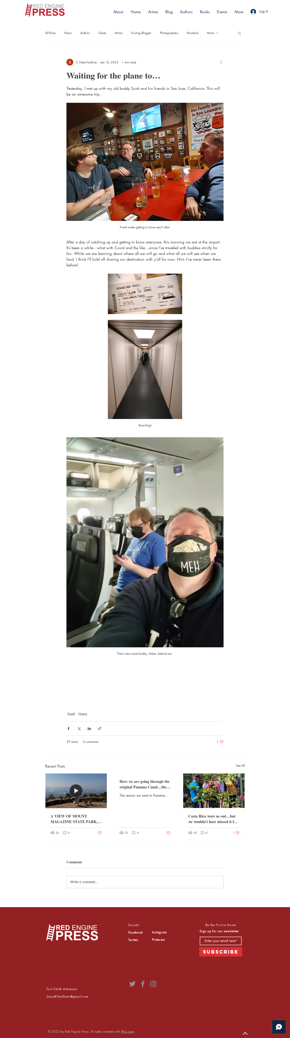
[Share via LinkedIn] (89, 728)
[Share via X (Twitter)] (79, 728)
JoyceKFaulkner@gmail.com (68, 996)
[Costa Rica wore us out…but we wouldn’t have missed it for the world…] (214, 790)
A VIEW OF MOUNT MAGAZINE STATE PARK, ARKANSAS (74, 818)
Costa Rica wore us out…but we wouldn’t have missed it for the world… (212, 818)
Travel (71, 714)
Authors (85, 33)
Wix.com (127, 1031)
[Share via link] (100, 728)
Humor (83, 714)
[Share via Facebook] (68, 728)
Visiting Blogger (141, 33)
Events (102, 33)
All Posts (50, 33)
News (68, 33)
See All (240, 765)
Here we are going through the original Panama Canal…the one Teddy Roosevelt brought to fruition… (145, 784)
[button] (152, 11)
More (210, 33)
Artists (118, 33)
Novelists (192, 33)
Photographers (169, 33)
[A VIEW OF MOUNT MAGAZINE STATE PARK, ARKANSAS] (76, 790)
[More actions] (221, 62)
